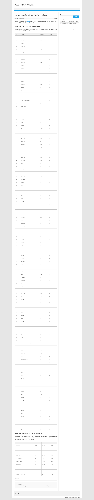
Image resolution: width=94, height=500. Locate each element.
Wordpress (78, 497)
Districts (61, 34)
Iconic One (66, 497)
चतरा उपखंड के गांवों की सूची (21, 485)
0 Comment (55, 18)
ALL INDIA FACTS (24, 4)
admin (17, 18)
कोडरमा (28, 21)
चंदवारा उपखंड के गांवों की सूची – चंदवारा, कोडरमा (48, 485)
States (61, 39)
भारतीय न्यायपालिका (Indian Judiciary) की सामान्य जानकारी (69, 21)
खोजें (60, 14)
